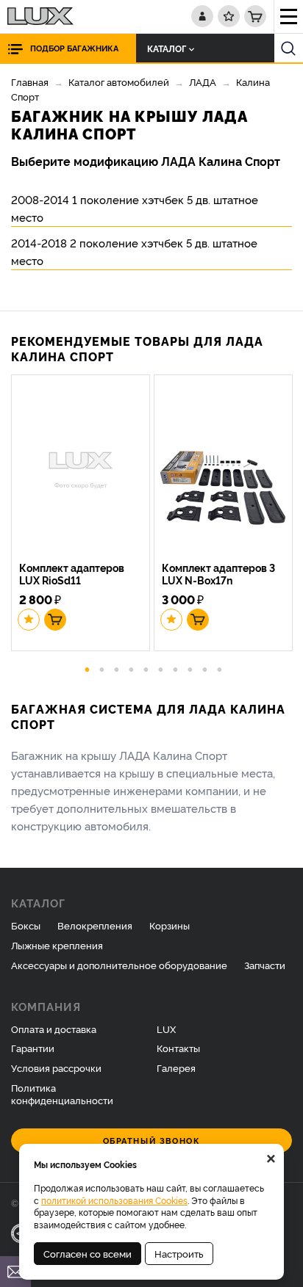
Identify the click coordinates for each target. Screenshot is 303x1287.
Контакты (178, 1047)
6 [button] (161, 668)
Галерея (176, 1067)
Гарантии (32, 1047)
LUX (166, 1028)
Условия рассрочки (56, 1067)
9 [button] (205, 668)
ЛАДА (202, 81)
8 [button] (190, 668)
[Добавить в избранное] (29, 620)
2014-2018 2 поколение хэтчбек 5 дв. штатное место (134, 251)
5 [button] (146, 668)
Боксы (25, 925)
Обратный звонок (152, 1140)
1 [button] (87, 668)
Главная (30, 81)
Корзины (169, 925)
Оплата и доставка (53, 1028)
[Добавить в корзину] (55, 620)
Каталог (166, 48)
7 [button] (176, 668)
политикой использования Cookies (114, 1200)
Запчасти (264, 964)
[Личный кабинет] (202, 16)
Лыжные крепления (57, 944)
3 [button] (117, 668)
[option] (82, 514)
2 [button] (102, 668)
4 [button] (132, 668)
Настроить (179, 1253)
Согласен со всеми (87, 1253)
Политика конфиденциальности (62, 1093)
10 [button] (220, 668)
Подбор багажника (74, 48)
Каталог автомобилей (118, 81)
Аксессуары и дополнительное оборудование (119, 964)
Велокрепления (94, 925)
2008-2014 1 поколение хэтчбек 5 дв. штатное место (134, 208)
